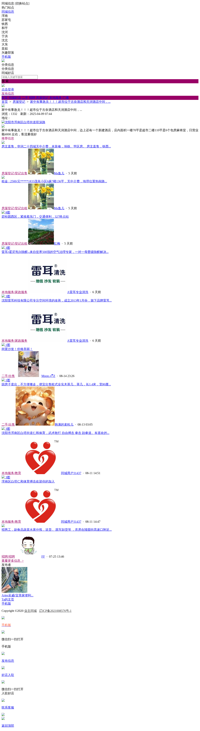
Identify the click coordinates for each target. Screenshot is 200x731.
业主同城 (30, 610)
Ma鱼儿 (59, 173)
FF (43, 556)
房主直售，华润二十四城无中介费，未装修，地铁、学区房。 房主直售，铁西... (56, 146)
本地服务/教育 (11, 473)
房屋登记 (42, 97)
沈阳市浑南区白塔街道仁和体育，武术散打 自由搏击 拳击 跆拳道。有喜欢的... (55, 433)
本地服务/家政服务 (14, 292)
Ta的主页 (8, 599)
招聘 (32, 97)
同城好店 (15, 97)
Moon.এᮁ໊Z (48, 376)
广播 (65, 97)
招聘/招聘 (8, 556)
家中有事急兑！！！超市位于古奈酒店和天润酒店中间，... (70, 101)
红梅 (57, 243)
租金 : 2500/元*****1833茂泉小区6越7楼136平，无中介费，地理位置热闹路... (54, 181)
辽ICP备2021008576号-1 (55, 610)
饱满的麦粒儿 (64, 424)
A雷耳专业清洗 (77, 292)
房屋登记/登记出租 (14, 208)
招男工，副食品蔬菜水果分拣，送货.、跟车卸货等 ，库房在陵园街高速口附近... (57, 529)
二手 (25, 97)
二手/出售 (8, 376)
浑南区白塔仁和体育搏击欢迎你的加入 (28, 481)
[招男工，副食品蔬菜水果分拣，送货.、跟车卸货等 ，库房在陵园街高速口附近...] (3, 526)
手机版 (6, 56)
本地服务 (55, 97)
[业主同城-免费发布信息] (3, 61)
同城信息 (8, 11)
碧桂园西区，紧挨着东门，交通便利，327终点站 (35, 216)
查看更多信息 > (13, 560)
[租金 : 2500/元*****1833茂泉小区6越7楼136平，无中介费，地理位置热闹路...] (3, 177)
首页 (5, 97)
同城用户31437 (71, 473)
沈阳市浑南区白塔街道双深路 (25, 122)
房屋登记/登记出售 (14, 173)
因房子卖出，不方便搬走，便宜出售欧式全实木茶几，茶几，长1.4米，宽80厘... (56, 384)
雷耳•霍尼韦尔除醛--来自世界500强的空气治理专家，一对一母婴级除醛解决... (55, 252)
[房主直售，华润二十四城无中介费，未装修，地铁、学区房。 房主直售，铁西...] (3, 142)
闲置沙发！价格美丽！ (17, 349)
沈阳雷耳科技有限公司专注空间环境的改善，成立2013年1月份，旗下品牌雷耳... (57, 300)
